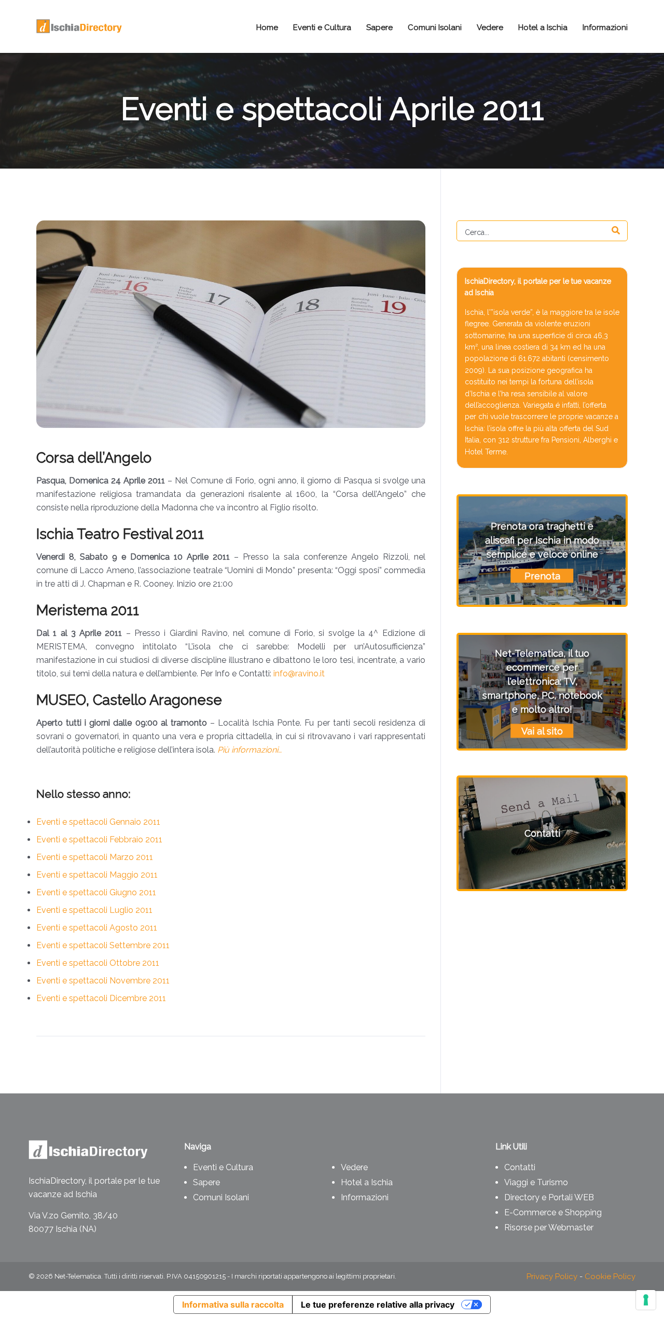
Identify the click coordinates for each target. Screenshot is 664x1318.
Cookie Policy (610, 1276)
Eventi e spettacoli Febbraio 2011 (99, 839)
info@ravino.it (299, 673)
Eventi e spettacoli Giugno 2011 (96, 892)
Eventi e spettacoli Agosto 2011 (96, 928)
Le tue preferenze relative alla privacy (377, 1304)
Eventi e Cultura (223, 1167)
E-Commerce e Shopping (553, 1212)
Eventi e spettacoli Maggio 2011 (97, 875)
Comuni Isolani (221, 1197)
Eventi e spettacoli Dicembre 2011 (101, 998)
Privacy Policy (552, 1276)
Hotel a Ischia (367, 1182)
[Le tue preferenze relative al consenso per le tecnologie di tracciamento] (646, 1300)
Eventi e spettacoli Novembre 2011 (103, 981)
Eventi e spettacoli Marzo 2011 (94, 857)
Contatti (519, 1167)
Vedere (354, 1167)
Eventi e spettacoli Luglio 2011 (94, 910)
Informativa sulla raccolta (233, 1304)
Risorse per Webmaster (548, 1227)
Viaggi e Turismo (536, 1182)
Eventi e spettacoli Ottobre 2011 (97, 963)
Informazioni (365, 1197)
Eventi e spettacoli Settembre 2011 (103, 945)
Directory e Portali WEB (549, 1197)
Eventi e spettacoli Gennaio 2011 (98, 822)
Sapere (206, 1182)
